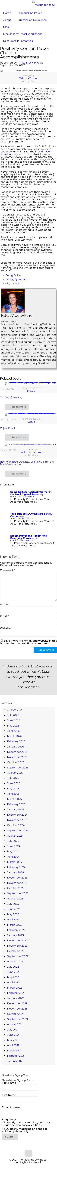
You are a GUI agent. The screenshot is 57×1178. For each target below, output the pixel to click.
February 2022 (16, 992)
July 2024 (13, 840)
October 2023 (15, 888)
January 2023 (15, 935)
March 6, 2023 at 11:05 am (22, 496)
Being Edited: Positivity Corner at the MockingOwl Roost (31, 493)
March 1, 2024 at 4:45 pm (22, 540)
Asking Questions (16, 279)
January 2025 (15, 809)
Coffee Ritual (8, 428)
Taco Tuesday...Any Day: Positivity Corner (31, 515)
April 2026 (13, 730)
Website (5, 628)
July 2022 (13, 966)
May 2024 (13, 851)
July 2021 (12, 1029)
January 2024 (15, 872)
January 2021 (15, 1061)
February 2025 (16, 804)
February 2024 (16, 867)
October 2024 (16, 825)
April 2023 (13, 919)
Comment (7, 570)
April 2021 (13, 1045)
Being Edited (13, 275)
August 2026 (15, 709)
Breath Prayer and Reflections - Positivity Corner (29, 537)
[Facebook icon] (23, 1167)
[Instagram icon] (33, 1167)
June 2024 (13, 846)
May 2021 (13, 1040)
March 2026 (14, 736)
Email (4, 616)
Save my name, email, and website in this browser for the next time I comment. (28, 642)
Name (5, 604)
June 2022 (13, 971)
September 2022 (17, 956)
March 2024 (14, 861)
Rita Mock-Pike (30, 62)
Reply (52, 492)
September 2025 (17, 767)
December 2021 (17, 1003)
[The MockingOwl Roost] (43, 5)
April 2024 (13, 856)
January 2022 (15, 998)
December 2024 (17, 814)
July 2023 (13, 903)
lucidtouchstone (30, 452)
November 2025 (17, 757)
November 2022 (17, 945)
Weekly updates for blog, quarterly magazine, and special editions (26, 1123)
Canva (31, 391)
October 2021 (15, 1013)
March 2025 (14, 799)
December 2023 (17, 877)
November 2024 (17, 819)
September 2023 (17, 893)
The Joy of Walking (11, 397)
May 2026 (13, 725)
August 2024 (15, 835)
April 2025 (13, 793)
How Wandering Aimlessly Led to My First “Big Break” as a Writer (27, 463)
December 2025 (17, 751)
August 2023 (15, 898)
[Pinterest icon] (30, 1167)
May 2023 (13, 914)
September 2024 (18, 830)
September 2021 (17, 1019)
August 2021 (15, 1024)
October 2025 (15, 762)
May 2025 (13, 788)
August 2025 (15, 772)
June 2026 (13, 720)
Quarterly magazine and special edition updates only (24, 1130)
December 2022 (17, 940)
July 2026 (13, 715)
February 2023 (16, 930)
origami (37, 247)
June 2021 (13, 1034)
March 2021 (14, 1050)
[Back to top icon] (28, 1153)
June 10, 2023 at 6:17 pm (21, 518)
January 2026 (15, 746)
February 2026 (16, 741)
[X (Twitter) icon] (27, 1167)
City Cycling (12, 283)
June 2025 (13, 783)
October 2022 (15, 950)
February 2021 (16, 1055)
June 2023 (13, 909)
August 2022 (15, 961)
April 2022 (13, 982)
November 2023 (17, 882)
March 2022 (14, 987)
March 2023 (14, 924)
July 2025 (13, 778)
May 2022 (13, 977)
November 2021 (17, 1008)
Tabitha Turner (28, 78)
